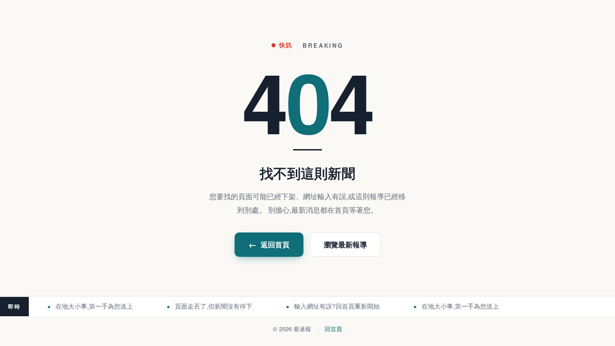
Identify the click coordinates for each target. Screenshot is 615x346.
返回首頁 (269, 244)
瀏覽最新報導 (345, 244)
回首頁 (333, 328)
